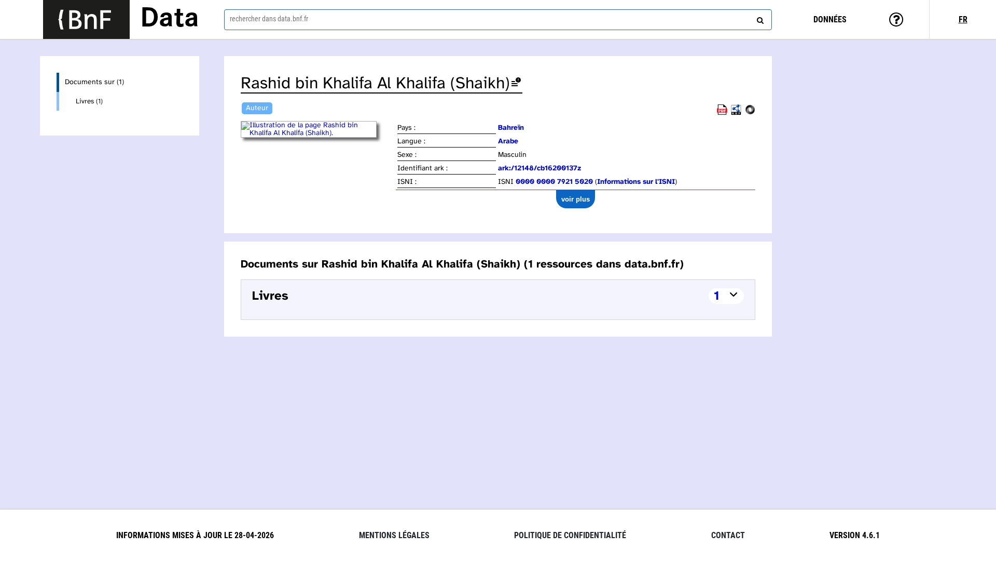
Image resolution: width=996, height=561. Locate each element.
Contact (728, 535)
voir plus (575, 199)
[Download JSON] (750, 113)
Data (169, 19)
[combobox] (498, 19)
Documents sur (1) (94, 82)
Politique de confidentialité (570, 535)
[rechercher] (759, 18)
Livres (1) (89, 101)
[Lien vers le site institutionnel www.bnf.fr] (86, 19)
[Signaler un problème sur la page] (516, 83)
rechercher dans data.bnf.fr (269, 19)
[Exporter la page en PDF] (722, 113)
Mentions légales (394, 535)
